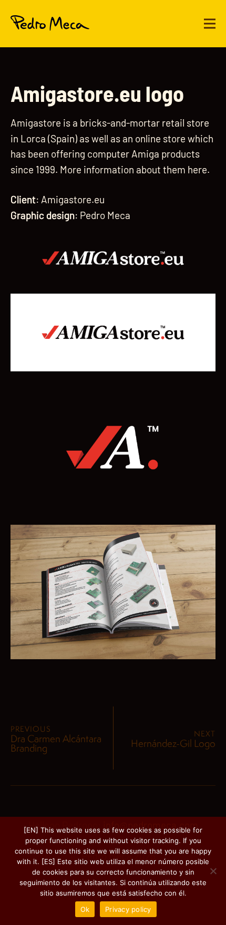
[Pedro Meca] (50, 23)
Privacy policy (128, 909)
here (197, 169)
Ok (85, 909)
